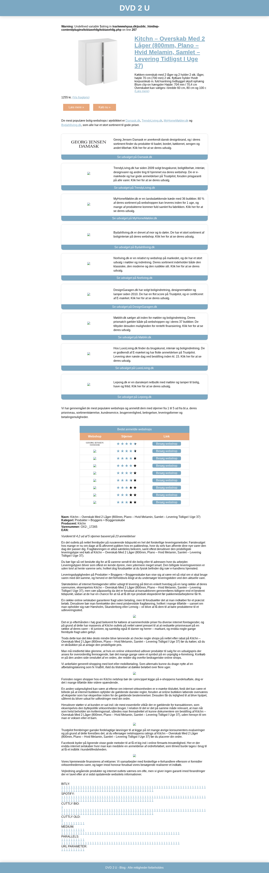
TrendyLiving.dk (152, 120)
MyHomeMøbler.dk (176, 120)
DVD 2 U (134, 8)
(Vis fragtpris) (80, 97)
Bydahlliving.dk (71, 125)
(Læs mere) (141, 91)
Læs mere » (76, 107)
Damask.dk (133, 120)
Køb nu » (105, 107)
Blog (122, 867)
